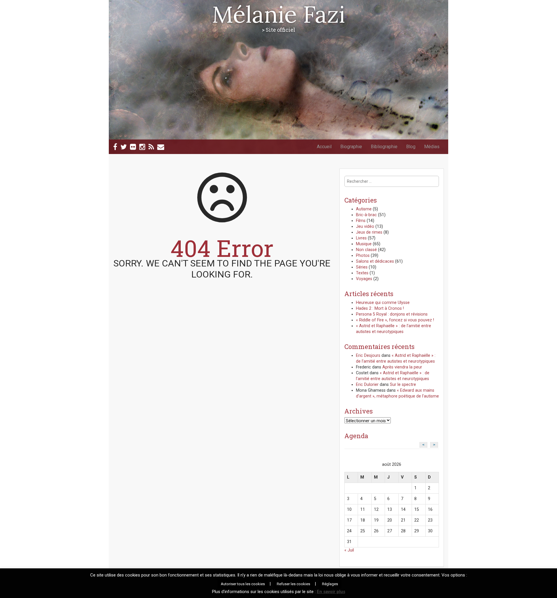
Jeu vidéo (365, 226)
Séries (362, 267)
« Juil (349, 550)
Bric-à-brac (366, 214)
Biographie (351, 146)
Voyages (364, 278)
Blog (410, 146)
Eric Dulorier (367, 384)
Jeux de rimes (369, 232)
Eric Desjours (368, 355)
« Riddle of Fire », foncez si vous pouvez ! (395, 320)
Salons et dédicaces (375, 261)
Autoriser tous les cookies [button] (243, 584)
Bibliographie (384, 146)
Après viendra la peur (402, 367)
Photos (363, 255)
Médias (432, 146)
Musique (364, 243)
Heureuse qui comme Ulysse (383, 302)
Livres (361, 238)
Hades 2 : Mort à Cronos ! (380, 308)
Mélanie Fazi (278, 14)
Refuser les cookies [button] (293, 584)
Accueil (324, 146)
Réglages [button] (330, 584)
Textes (362, 273)
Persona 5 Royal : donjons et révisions (392, 314)
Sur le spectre (403, 384)
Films (361, 220)
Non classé (366, 249)
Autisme (364, 209)
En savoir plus (331, 591)
